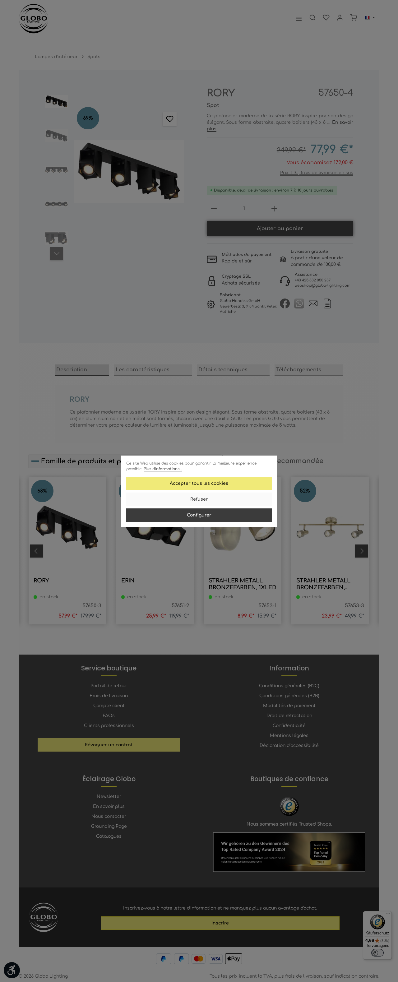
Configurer (199, 515)
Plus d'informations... (163, 469)
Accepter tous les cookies (199, 483)
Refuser (199, 499)
